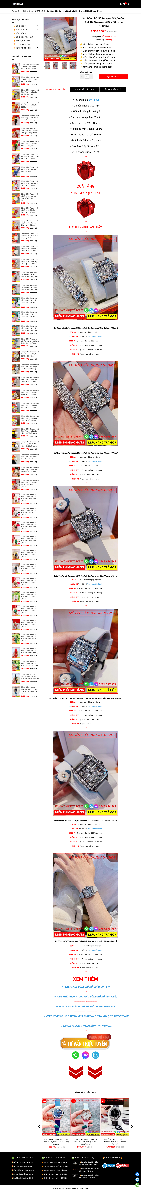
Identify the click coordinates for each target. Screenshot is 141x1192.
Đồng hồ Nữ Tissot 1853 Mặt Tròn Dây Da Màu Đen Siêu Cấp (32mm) (29, 249)
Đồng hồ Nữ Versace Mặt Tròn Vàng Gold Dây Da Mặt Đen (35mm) (30, 92)
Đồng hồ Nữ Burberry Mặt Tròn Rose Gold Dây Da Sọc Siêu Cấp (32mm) (30, 380)
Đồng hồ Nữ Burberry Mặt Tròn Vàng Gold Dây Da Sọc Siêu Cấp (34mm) (30, 392)
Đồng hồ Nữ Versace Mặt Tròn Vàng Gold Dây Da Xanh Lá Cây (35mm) (30, 144)
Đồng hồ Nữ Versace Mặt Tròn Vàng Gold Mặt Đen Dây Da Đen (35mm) (30, 118)
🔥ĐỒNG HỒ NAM (20, 30)
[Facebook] (137, 1174)
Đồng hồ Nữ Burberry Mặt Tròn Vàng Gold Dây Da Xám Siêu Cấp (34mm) (30, 431)
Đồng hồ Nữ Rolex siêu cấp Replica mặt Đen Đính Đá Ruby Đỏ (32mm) (30, 274)
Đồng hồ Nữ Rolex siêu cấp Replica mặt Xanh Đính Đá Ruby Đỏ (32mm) (30, 328)
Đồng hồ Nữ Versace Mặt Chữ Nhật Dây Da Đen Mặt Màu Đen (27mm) (30, 66)
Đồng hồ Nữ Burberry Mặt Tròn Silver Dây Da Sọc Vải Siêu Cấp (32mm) (30, 367)
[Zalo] (137, 1179)
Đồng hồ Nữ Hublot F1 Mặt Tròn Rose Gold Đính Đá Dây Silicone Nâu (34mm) (86, 1104)
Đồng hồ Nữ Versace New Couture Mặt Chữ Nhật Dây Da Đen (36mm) (30, 676)
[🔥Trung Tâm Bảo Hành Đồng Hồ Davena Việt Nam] (75, 1169)
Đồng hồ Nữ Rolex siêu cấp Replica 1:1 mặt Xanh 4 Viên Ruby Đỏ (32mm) (30, 341)
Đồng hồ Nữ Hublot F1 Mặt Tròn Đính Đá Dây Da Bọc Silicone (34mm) (56, 1141)
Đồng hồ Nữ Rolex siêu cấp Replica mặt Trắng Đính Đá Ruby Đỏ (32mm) (30, 287)
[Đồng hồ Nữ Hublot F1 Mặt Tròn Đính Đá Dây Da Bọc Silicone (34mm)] (56, 1117)
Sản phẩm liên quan (86, 1092)
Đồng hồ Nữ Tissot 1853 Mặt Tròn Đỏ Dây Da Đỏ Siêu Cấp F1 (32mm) (29, 210)
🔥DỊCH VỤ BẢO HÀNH (22, 41)
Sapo (86, 1188)
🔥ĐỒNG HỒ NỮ (20, 26)
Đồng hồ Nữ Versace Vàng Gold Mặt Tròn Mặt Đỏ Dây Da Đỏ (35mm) (29, 131)
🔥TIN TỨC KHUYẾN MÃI (23, 44)
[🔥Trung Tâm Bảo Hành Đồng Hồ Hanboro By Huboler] (75, 1176)
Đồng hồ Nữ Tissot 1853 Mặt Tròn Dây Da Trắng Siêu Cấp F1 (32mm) (29, 262)
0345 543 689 (63, 1178)
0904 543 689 (63, 1174)
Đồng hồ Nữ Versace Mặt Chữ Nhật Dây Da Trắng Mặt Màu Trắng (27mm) (30, 79)
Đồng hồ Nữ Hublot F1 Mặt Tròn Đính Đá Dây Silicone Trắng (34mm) (115, 1104)
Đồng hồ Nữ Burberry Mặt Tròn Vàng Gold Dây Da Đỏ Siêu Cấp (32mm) (30, 354)
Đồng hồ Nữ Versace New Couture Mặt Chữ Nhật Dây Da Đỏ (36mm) (29, 650)
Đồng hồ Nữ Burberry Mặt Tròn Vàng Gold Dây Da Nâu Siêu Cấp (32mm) (30, 470)
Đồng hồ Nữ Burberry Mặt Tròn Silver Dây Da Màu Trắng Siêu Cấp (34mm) (30, 457)
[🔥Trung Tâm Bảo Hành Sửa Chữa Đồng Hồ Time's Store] (75, 1163)
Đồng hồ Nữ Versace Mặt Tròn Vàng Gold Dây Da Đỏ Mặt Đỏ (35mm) (30, 105)
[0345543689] (137, 1185)
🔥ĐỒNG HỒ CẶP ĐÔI (22, 33)
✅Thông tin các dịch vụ (83, 1158)
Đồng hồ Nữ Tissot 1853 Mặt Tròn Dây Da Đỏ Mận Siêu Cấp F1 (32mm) (30, 156)
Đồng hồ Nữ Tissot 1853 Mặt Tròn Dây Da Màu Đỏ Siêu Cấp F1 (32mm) (30, 183)
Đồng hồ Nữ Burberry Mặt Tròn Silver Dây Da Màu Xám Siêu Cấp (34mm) (30, 444)
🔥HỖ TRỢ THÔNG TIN (22, 48)
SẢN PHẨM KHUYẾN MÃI (21, 57)
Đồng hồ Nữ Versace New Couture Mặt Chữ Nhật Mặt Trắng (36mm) (29, 663)
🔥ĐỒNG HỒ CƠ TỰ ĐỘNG (23, 37)
